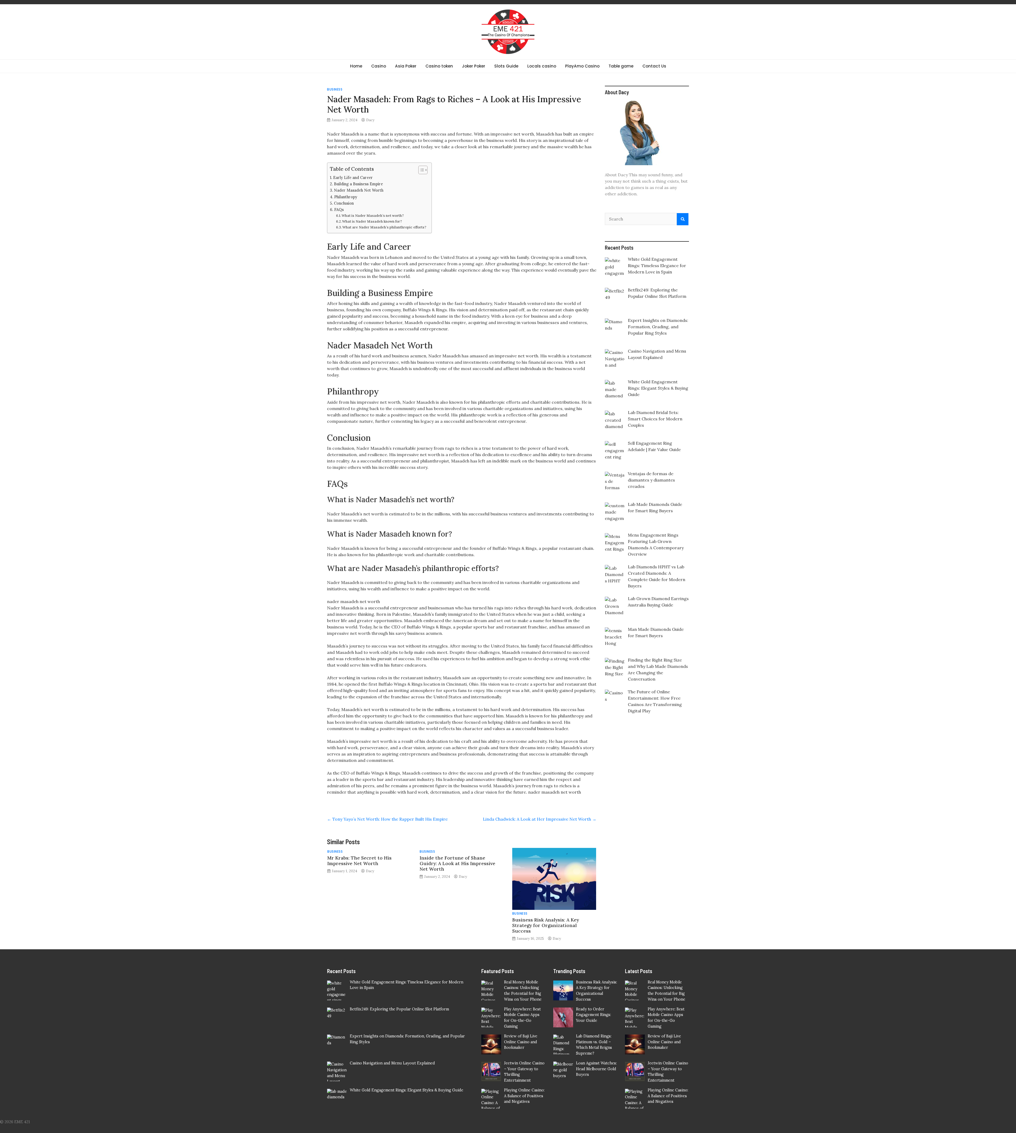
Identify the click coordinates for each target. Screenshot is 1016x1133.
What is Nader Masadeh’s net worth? (373, 215)
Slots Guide (506, 66)
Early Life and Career (353, 177)
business (334, 89)
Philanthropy (345, 196)
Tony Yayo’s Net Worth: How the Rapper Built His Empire (387, 819)
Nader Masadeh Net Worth (358, 190)
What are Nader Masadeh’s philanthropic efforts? (384, 227)
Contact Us (654, 66)
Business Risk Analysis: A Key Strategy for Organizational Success (545, 925)
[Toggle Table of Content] (420, 169)
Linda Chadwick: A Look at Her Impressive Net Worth (539, 819)
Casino (378, 66)
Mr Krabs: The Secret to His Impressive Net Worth (359, 860)
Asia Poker (405, 66)
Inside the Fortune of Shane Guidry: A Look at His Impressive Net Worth (457, 863)
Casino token (439, 66)
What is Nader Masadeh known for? (372, 221)
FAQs (339, 209)
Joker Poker (473, 66)
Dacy (370, 120)
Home (356, 66)
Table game (621, 66)
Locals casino (541, 66)
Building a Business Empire (358, 183)
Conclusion (344, 203)
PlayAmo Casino (582, 66)
